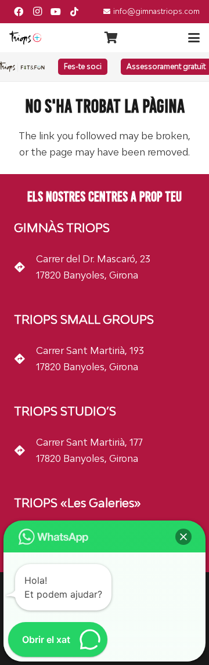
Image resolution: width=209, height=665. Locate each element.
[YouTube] (55, 11)
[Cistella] (111, 37)
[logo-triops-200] (25, 37)
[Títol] (74, 11)
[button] (194, 38)
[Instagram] (37, 11)
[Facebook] (18, 11)
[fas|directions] (25, 267)
